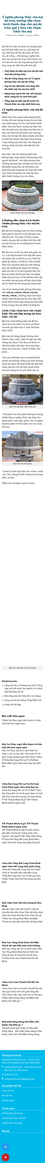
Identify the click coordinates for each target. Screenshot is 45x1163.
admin (36, 35)
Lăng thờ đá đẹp (12, 704)
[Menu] (3, 6)
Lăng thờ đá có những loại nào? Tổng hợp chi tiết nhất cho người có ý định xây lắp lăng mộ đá (23, 688)
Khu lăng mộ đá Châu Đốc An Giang (22, 696)
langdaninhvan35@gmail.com (20, 1079)
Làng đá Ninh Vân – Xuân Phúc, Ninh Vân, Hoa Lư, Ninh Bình (23, 1068)
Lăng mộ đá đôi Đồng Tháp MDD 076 (22, 700)
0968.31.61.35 (11, 1074)
